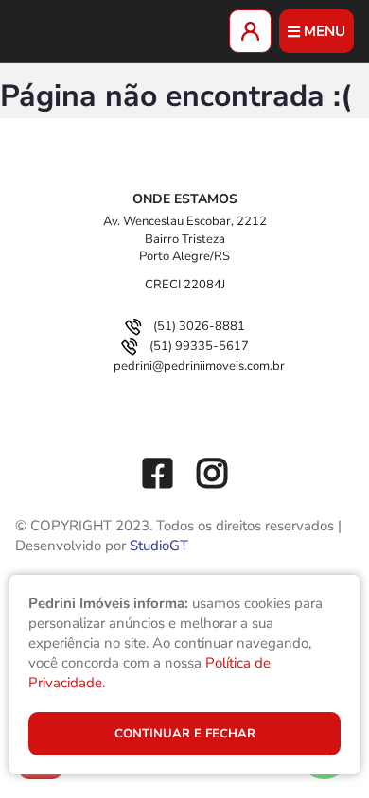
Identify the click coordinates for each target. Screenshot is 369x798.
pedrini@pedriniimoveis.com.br (199, 365)
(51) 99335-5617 (199, 346)
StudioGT (159, 545)
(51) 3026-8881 (199, 326)
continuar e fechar (184, 733)
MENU (324, 31)
